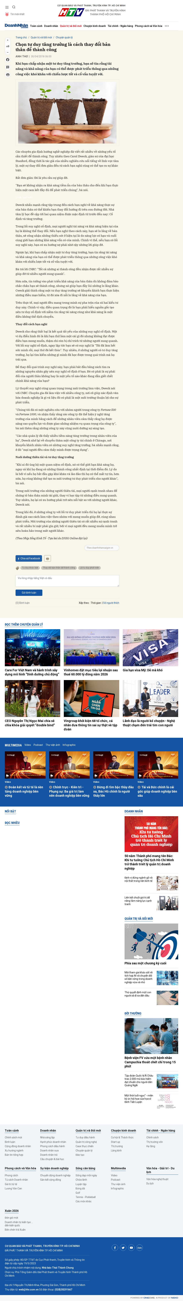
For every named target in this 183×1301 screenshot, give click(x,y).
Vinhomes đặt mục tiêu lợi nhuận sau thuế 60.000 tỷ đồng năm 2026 (91, 672)
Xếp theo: (84, 602)
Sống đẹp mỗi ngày (86, 1175)
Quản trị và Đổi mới (71, 26)
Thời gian (96, 602)
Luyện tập (81, 1184)
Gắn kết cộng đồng (50, 1179)
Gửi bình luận (29, 592)
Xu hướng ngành (14, 1150)
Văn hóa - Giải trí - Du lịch (160, 1170)
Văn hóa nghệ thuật (157, 1179)
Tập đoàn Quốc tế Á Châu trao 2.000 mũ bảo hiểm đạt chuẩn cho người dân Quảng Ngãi (139, 1080)
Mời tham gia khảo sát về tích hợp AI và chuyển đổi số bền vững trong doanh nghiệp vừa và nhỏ (138, 977)
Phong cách (11, 1175)
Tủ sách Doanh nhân (16, 1179)
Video (27, 744)
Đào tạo (80, 1154)
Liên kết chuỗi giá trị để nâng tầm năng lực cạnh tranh (138, 900)
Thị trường (117, 1146)
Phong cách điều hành (52, 1146)
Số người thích (111, 602)
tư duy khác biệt (30, 567)
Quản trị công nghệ (86, 1141)
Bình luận (10, 1141)
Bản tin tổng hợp (14, 1154)
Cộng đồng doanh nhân (18, 1146)
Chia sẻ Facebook (30, 558)
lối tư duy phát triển (89, 567)
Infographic (69, 744)
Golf (78, 1192)
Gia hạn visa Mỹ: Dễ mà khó (143, 670)
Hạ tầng (150, 1146)
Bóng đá (80, 1188)
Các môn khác (84, 1201)
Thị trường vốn (154, 1141)
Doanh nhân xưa (49, 1150)
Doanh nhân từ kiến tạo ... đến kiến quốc (19, 1224)
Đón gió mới (11, 1217)
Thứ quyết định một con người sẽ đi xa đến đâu (138, 994)
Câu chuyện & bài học (52, 1159)
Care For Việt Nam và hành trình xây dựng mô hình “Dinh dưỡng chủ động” (32, 672)
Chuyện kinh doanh (94, 26)
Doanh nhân (51, 26)
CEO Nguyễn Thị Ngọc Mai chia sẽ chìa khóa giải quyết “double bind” (30, 723)
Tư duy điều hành (85, 1137)
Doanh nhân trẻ (48, 1154)
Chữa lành (81, 1179)
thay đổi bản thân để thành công (59, 567)
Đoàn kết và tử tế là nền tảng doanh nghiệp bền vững (24, 791)
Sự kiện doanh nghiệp (54, 1168)
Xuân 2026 (12, 1210)
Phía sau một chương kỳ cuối (145, 963)
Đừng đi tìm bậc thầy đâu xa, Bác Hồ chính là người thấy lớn (113, 791)
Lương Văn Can (13, 1188)
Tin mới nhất (17, 14)
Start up (115, 1141)
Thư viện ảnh (53, 744)
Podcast (38, 744)
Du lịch (150, 1183)
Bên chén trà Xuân (15, 1229)
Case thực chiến (84, 1146)
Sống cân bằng (85, 1168)
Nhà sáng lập (47, 1137)
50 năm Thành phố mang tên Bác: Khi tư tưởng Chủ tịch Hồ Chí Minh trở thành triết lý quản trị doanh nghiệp (149, 862)
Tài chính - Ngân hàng (120, 26)
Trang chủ (21, 37)
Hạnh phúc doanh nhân (53, 1141)
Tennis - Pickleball (86, 1197)
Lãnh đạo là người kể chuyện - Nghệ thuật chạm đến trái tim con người (149, 723)
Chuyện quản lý (64, 37)
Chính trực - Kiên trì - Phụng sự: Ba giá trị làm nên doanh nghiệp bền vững (69, 791)
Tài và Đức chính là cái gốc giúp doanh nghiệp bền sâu (157, 791)
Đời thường (133, 1013)
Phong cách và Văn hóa (148, 26)
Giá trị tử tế (11, 1184)
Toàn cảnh (36, 26)
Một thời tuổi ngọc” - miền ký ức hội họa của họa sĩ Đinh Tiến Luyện (139, 1098)
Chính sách (152, 1137)
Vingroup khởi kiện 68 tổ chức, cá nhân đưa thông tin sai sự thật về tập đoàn (90, 725)
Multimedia (13, 745)
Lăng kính (116, 1150)
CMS (149, 1298)
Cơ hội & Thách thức (122, 1137)
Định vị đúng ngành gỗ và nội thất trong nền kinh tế (138, 879)
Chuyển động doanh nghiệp (55, 1175)
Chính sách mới (13, 1137)
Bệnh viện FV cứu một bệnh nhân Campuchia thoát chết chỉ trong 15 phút (150, 1062)
